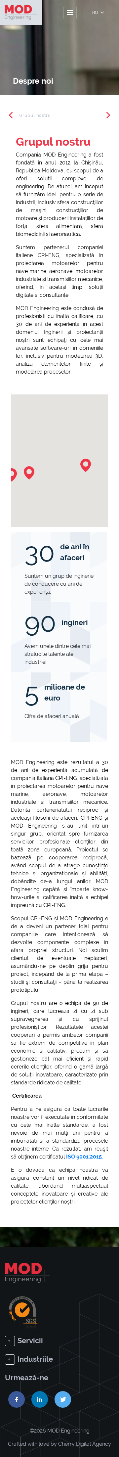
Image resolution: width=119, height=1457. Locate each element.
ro (95, 12)
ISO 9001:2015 (84, 1157)
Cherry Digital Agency (84, 1444)
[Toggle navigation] (70, 12)
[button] (86, 465)
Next (108, 115)
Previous (11, 115)
